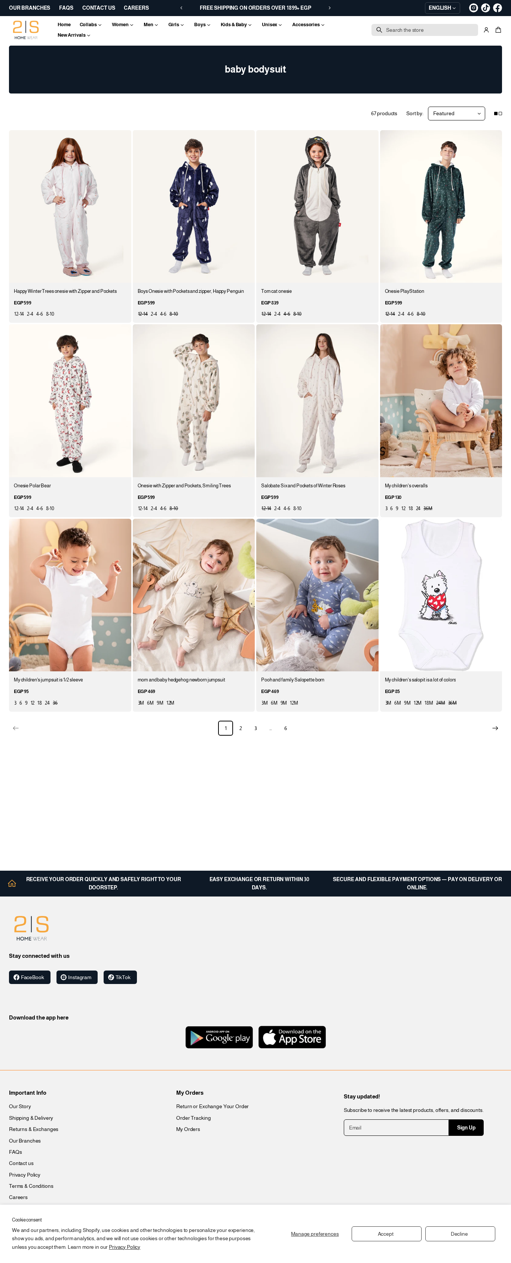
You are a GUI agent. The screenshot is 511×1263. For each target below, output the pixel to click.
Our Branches (25, 1141)
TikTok (123, 977)
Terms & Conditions (31, 1186)
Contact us (21, 1163)
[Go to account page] (486, 30)
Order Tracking (193, 1118)
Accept (386, 1234)
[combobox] (424, 30)
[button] (497, 30)
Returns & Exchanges (33, 1129)
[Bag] (497, 30)
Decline (459, 1234)
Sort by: (414, 113)
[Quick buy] (121, 273)
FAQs (15, 1152)
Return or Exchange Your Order (212, 1106)
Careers (18, 1197)
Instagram (79, 977)
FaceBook (32, 977)
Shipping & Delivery (31, 1118)
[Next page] (495, 728)
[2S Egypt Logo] (31, 928)
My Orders (188, 1129)
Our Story (20, 1106)
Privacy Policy (124, 1247)
